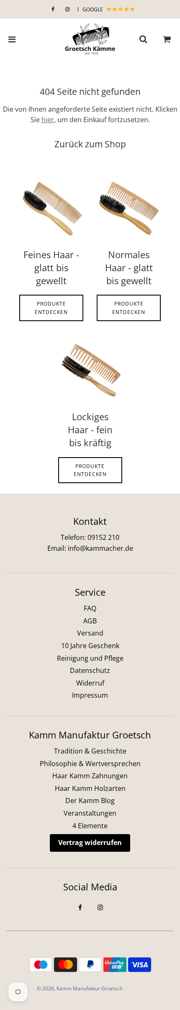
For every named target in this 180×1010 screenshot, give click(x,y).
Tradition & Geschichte (90, 751)
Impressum (90, 695)
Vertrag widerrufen (90, 842)
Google (93, 9)
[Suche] (143, 39)
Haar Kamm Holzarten (90, 788)
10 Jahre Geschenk (90, 645)
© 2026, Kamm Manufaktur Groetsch (80, 988)
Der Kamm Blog (90, 800)
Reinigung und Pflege (90, 658)
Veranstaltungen (90, 813)
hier (47, 119)
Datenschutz (90, 670)
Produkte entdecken (51, 307)
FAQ (90, 608)
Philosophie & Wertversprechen (90, 763)
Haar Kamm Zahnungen (90, 775)
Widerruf (90, 683)
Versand (90, 633)
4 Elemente (90, 825)
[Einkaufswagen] (167, 39)
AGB (90, 620)
